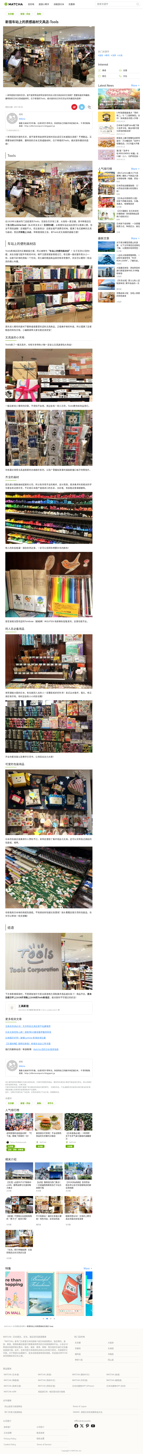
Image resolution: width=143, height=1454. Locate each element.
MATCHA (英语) (44, 1374)
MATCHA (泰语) (113, 1374)
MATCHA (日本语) (11, 1374)
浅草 (114, 55)
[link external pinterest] (87, 1426)
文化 (125, 76)
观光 (104, 76)
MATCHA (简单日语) (12, 1385)
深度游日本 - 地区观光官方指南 (51, 1391)
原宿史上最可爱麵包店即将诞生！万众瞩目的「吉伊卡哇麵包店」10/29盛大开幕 (128, 140)
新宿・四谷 (25, 13)
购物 (39, 13)
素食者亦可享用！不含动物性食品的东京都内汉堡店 (48, 1134)
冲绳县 (111, 1354)
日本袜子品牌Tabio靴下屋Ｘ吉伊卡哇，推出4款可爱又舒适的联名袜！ (127, 128)
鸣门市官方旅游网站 (13, 1412)
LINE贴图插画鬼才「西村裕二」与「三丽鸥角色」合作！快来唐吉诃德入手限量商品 (128, 116)
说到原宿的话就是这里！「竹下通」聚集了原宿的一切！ (19, 1134)
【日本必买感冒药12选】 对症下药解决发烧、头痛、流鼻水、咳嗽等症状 (128, 201)
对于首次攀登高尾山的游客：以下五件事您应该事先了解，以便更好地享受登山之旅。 (128, 246)
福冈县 (78, 1354)
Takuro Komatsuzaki (18, 1142)
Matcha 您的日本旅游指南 (46, 1049)
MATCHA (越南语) (114, 1380)
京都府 (78, 1348)
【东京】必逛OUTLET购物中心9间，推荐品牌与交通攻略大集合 (18, 1185)
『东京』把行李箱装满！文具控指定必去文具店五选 (19, 1251)
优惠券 (72, 4)
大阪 (120, 55)
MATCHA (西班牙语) (46, 1385)
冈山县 (111, 1359)
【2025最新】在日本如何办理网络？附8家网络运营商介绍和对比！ (127, 213)
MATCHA (43, 1142)
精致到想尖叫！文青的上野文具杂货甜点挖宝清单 (78, 1217)
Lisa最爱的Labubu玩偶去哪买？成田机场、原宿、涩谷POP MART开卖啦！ (119, 103)
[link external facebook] (76, 1426)
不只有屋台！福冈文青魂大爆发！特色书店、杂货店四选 (48, 1217)
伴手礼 (50, 1103)
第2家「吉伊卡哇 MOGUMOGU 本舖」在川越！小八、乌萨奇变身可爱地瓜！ (128, 154)
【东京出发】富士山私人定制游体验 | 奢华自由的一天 (128, 282)
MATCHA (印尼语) (80, 1380)
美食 (104, 70)
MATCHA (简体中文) (46, 1380)
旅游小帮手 (44, 4)
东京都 (11, 13)
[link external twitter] (82, 1426)
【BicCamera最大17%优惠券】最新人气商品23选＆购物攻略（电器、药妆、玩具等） (128, 177)
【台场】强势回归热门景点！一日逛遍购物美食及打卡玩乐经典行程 (48, 1185)
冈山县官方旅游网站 (13, 1406)
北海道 (111, 1348)
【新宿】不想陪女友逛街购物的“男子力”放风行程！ (19, 1217)
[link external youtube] (93, 1426)
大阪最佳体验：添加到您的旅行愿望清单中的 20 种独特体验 (128, 270)
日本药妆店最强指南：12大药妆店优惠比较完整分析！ (127, 188)
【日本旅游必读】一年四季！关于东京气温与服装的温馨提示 (78, 1136)
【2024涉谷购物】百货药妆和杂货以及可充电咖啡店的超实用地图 (78, 1185)
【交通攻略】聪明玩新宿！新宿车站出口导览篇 (28, 1043)
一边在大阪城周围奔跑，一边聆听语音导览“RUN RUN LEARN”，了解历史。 (128, 258)
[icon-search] (138, 4)
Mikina (22, 118)
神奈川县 (79, 1359)
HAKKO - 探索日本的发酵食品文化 (88, 1412)
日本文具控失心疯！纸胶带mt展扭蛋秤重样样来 (28, 1032)
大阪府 (111, 1342)
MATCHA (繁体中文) (81, 1374)
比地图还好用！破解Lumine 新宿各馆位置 (25, 1037)
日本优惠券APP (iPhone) (83, 1385)
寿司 (107, 55)
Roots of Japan (80, 1406)
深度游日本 (59, 4)
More (87, 1268)
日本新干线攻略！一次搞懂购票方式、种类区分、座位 (128, 225)
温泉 (101, 55)
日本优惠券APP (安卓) (116, 1385)
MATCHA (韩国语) (11, 1380)
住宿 (125, 70)
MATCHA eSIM (10, 1391)
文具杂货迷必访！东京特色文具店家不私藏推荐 (28, 1026)
